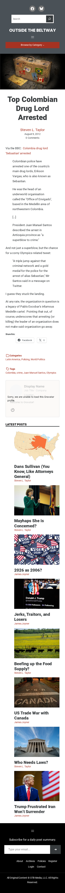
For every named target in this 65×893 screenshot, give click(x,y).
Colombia (11, 372)
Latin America (13, 359)
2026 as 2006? (28, 570)
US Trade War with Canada (31, 715)
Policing (25, 359)
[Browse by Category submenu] (43, 45)
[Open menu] (33, 37)
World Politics (38, 359)
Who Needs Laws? (31, 762)
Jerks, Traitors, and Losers (32, 617)
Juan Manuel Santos (34, 372)
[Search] (49, 18)
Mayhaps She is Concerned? (29, 523)
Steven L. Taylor (32, 130)
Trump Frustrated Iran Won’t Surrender (34, 809)
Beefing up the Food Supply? (33, 666)
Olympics (51, 372)
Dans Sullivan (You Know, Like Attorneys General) (33, 471)
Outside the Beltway (32, 30)
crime (20, 372)
